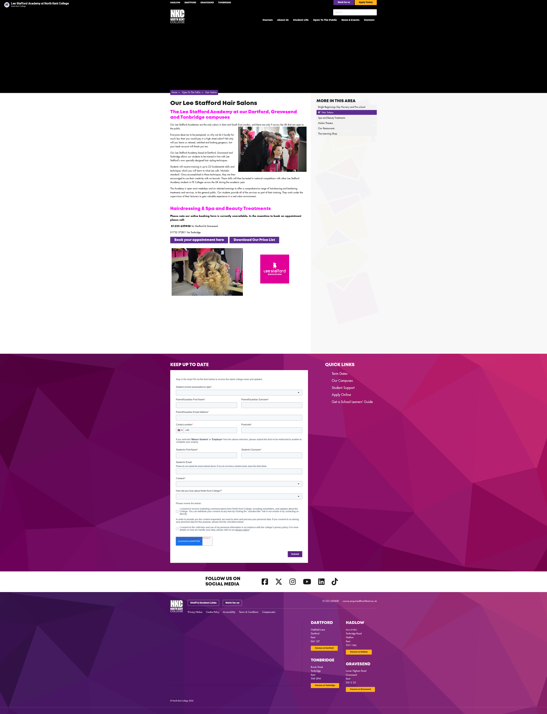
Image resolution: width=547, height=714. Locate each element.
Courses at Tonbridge (325, 685)
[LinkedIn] (321, 582)
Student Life (301, 20)
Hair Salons (327, 112)
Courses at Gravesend (360, 689)
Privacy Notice (195, 612)
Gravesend (207, 3)
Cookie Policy (212, 612)
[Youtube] (307, 582)
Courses (268, 20)
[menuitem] (267, 20)
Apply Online (341, 394)
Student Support (343, 387)
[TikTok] (335, 582)
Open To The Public (325, 20)
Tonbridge (224, 3)
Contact (369, 20)
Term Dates (339, 373)
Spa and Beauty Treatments (331, 118)
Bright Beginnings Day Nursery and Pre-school (341, 107)
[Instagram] (292, 582)
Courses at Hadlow (359, 652)
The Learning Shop (327, 133)
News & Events (350, 20)
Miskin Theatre (325, 123)
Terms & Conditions (249, 612)
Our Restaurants (326, 128)
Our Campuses (342, 380)
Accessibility (229, 612)
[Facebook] (265, 582)
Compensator (268, 612)
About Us (283, 20)
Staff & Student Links (203, 603)
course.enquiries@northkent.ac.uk (360, 601)
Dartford (190, 3)
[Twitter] (278, 582)
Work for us (232, 603)
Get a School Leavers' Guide (352, 402)
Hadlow (175, 3)
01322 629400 (331, 601)
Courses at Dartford (324, 648)
